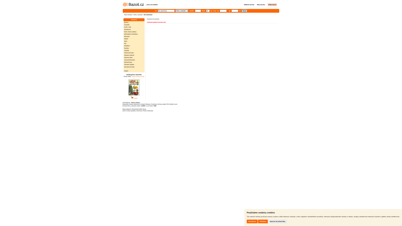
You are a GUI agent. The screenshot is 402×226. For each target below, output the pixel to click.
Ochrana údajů (161, 104)
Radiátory (127, 46)
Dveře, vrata (127, 27)
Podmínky (154, 104)
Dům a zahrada (138, 14)
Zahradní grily (128, 62)
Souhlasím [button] (252, 221)
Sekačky (126, 50)
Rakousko (150, 111)
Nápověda (125, 104)
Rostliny (126, 48)
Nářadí (126, 39)
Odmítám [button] (263, 221)
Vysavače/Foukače (129, 60)
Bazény (126, 22)
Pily (125, 43)
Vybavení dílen (128, 57)
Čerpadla (126, 25)
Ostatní (126, 71)
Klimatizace (127, 29)
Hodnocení (137, 104)
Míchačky (126, 36)
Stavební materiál (129, 55)
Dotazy (131, 104)
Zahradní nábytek (129, 64)
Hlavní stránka (128, 14)
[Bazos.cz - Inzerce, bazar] (133, 6)
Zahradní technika (129, 67)
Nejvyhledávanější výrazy (139, 109)
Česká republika (131, 111)
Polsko (145, 111)
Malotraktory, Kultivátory (131, 34)
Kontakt (142, 104)
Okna (125, 41)
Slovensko (139, 111)
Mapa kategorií (126, 109)
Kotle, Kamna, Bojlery (130, 32)
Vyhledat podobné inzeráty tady (156, 22)
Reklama (148, 104)
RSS (167, 104)
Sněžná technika (129, 53)
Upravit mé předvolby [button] (277, 221)
